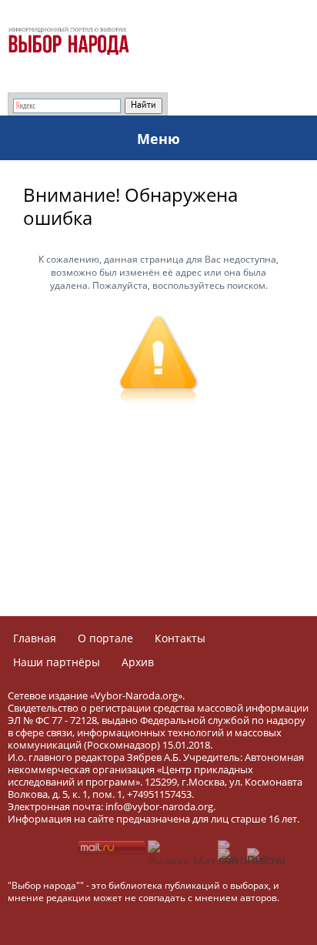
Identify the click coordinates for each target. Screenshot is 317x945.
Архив (138, 662)
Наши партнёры (56, 662)
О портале (105, 638)
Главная (34, 638)
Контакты (180, 638)
